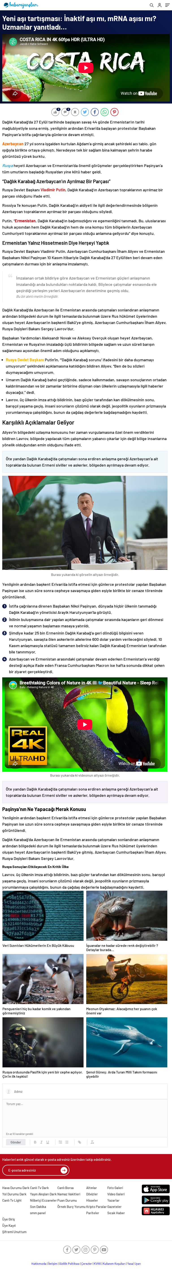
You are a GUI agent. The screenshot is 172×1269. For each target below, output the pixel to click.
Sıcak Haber (116, 1213)
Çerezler (86, 1263)
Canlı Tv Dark (39, 1188)
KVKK (97, 1263)
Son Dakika (38, 1207)
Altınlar (91, 1188)
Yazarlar (113, 1200)
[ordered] (60, 1142)
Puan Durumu (67, 1200)
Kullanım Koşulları (114, 1263)
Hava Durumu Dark (15, 1188)
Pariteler (92, 1213)
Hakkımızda (38, 1263)
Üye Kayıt (9, 1225)
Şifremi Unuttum (14, 1232)
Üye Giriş (8, 1219)
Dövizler (92, 1194)
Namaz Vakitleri (68, 1194)
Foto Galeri (115, 1188)
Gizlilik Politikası (69, 1263)
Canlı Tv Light (12, 1200)
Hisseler (92, 1200)
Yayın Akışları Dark (43, 1194)
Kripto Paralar (96, 1207)
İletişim (52, 1263)
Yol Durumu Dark (14, 1194)
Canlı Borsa (65, 1188)
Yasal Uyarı (134, 1263)
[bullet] (67, 1142)
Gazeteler (114, 1207)
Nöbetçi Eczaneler (43, 1200)
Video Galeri (116, 1194)
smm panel (38, 1213)
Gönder (16, 1142)
